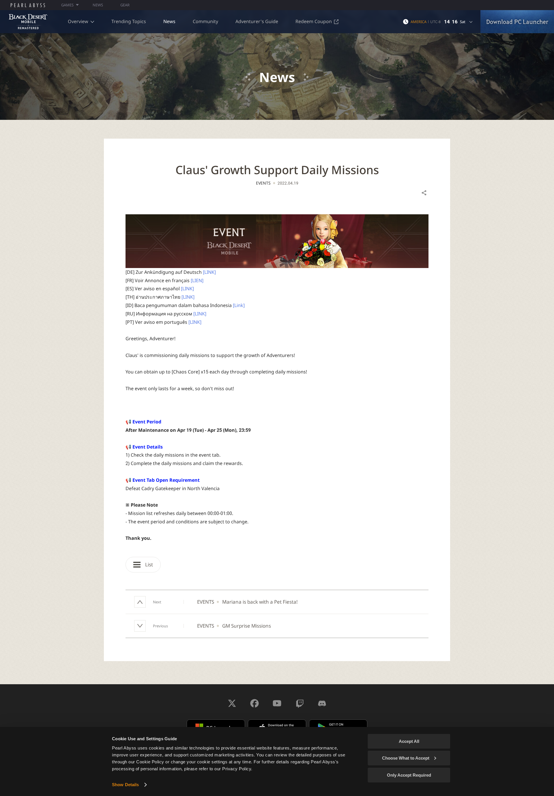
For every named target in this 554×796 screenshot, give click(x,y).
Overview (78, 21)
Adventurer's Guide (256, 21)
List (148, 564)
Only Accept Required (409, 775)
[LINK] (209, 272)
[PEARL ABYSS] (28, 5)
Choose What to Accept (405, 758)
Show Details (125, 784)
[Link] (239, 305)
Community (205, 21)
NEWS (98, 5)
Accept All (409, 741)
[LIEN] (197, 280)
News (169, 21)
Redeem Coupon (313, 21)
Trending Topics (128, 21)
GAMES (67, 5)
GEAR (125, 5)
